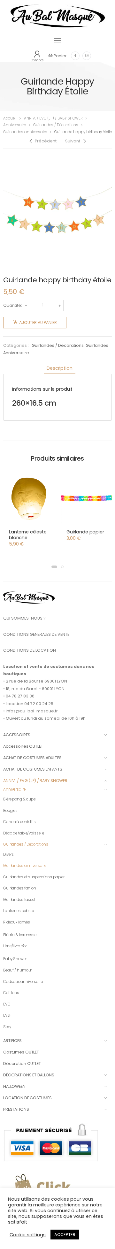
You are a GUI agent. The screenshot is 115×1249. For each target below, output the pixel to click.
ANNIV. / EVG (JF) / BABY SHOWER (53, 118)
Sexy (7, 1026)
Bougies (10, 810)
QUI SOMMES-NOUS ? (24, 618)
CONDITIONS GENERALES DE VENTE (36, 634)
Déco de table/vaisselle (23, 833)
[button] (54, 567)
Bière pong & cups (19, 799)
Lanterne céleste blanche (28, 535)
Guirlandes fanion (19, 888)
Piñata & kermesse (19, 934)
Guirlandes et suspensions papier (34, 877)
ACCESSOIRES (16, 735)
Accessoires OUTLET (23, 746)
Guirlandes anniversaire (25, 131)
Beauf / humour (17, 970)
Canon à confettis (19, 821)
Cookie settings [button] (28, 1235)
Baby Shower (15, 958)
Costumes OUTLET (21, 1052)
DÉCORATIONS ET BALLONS (28, 1075)
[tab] (59, 368)
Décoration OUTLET (22, 1063)
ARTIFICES (12, 1040)
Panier (60, 55)
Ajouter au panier (38, 322)
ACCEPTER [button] (64, 1235)
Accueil (10, 118)
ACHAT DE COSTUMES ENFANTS (32, 769)
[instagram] (86, 55)
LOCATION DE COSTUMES (27, 1098)
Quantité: (12, 305)
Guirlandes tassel (19, 899)
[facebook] (75, 55)
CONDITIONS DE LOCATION (29, 650)
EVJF (7, 1015)
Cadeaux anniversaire (23, 981)
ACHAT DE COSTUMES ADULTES (32, 757)
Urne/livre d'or (15, 946)
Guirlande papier (85, 532)
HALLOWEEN (14, 1086)
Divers (8, 854)
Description (59, 368)
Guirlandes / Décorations (55, 124)
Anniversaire (14, 124)
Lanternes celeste (18, 910)
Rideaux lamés (16, 922)
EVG (7, 1004)
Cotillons (11, 992)
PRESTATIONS (16, 1109)
